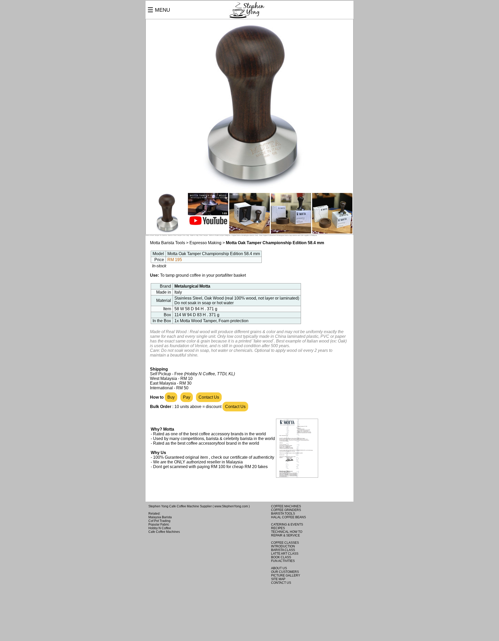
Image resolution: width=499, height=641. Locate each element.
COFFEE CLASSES (285, 543)
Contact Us (209, 397)
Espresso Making (205, 243)
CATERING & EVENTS (287, 524)
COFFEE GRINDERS (286, 510)
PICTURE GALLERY (285, 575)
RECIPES (278, 528)
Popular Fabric (158, 524)
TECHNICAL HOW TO (286, 532)
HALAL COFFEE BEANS (288, 517)
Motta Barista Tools (167, 243)
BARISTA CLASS (283, 550)
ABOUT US (279, 568)
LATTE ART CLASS (284, 553)
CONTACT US (281, 583)
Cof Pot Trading (159, 521)
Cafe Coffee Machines (164, 532)
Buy (171, 397)
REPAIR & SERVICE (285, 535)
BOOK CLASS (281, 557)
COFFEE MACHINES (286, 506)
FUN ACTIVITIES (283, 561)
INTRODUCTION (283, 546)
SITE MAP (278, 579)
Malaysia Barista (160, 517)
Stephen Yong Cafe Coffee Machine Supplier (180, 506)
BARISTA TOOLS (283, 513)
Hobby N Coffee (159, 528)
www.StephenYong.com (231, 506)
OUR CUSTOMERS (285, 572)
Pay (186, 397)
